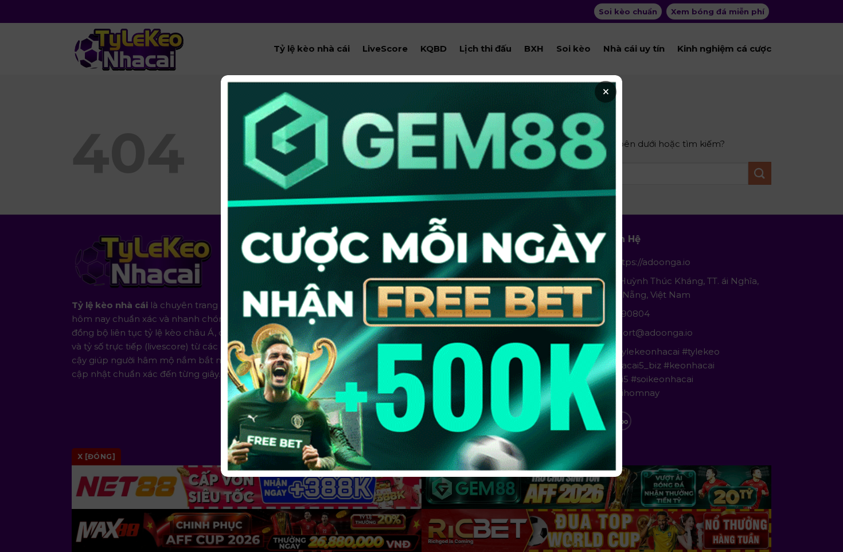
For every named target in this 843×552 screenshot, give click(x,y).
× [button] (606, 92)
